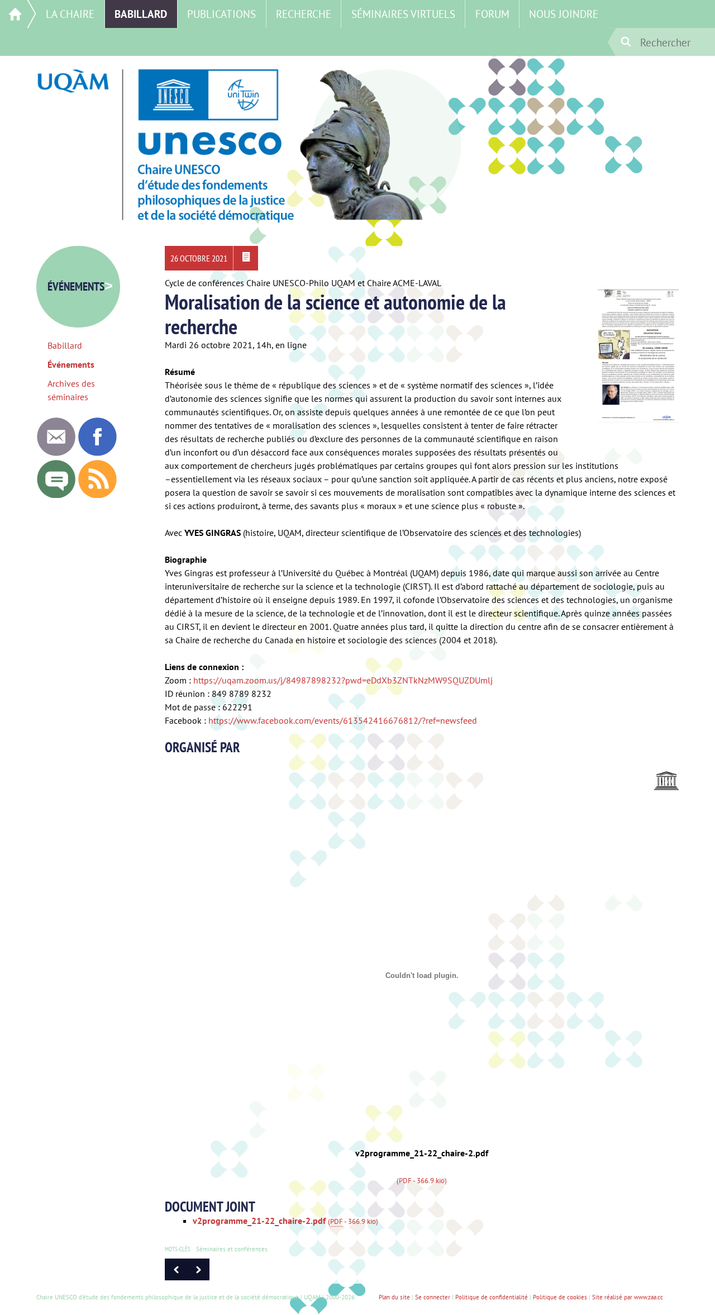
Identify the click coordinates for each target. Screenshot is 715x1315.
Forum (492, 14)
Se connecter (432, 1297)
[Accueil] (18, 14)
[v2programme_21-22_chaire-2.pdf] (245, 258)
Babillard (141, 14)
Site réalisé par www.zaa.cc (627, 1297)
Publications (221, 14)
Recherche (303, 14)
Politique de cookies (560, 1297)
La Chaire (70, 14)
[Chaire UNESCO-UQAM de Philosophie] (97, 452)
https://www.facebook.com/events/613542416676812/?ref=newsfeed (342, 720)
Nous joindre (563, 14)
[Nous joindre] (55, 452)
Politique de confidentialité (491, 1297)
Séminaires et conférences (232, 1249)
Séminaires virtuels (403, 14)
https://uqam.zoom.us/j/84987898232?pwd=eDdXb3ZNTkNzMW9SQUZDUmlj (343, 680)
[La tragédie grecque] (198, 1277)
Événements (80, 286)
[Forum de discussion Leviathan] (55, 495)
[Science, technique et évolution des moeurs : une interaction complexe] (176, 1277)
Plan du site (394, 1297)
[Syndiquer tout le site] (97, 495)
